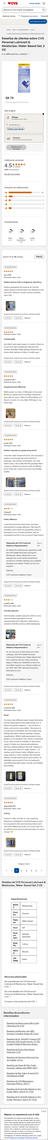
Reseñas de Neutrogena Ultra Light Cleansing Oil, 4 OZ (23, 1024)
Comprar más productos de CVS (19, 1001)
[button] (6, 870)
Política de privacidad (17, 1138)
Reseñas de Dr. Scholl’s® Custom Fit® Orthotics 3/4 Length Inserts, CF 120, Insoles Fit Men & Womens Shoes (24, 1042)
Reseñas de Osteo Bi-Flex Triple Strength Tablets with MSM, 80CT (22, 1066)
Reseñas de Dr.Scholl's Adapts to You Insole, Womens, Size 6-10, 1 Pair (24, 1098)
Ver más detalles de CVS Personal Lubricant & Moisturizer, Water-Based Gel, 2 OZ (23, 994)
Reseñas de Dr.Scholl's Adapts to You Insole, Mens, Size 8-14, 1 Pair (24, 1090)
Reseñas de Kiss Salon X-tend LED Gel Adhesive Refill (22, 1074)
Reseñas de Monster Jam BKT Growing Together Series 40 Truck (22, 1032)
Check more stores (15, 129)
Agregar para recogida (16, 148)
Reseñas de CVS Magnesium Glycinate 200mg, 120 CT (20, 1082)
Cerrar (43, 1111)
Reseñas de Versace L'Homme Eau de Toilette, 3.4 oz (23, 1058)
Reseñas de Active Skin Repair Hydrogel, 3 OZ (21, 1050)
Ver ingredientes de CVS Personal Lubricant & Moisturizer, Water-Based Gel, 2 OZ (23, 984)
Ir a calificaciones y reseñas (14, 54)
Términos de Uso (32, 1138)
